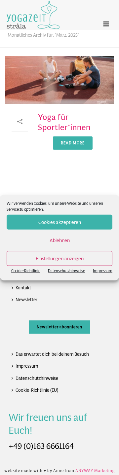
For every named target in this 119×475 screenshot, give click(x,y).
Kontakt (23, 287)
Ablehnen (60, 240)
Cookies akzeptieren (59, 221)
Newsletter (26, 299)
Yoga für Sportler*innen (64, 122)
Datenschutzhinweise (66, 271)
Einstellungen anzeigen (60, 258)
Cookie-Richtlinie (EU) (37, 390)
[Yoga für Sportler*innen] (59, 80)
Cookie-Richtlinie (25, 271)
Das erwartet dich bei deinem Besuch (52, 354)
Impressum (102, 271)
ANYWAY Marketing (95, 470)
